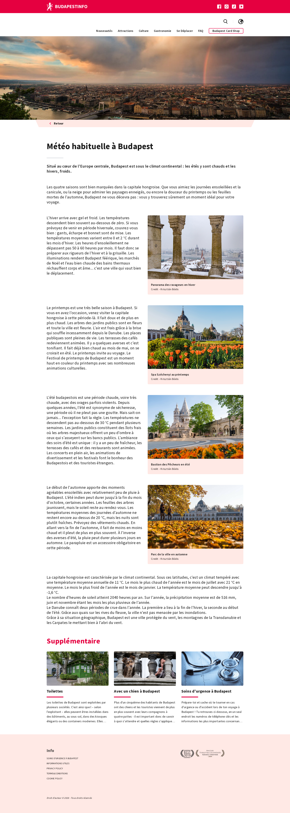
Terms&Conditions (57, 773)
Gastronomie (162, 31)
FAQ (200, 31)
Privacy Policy (55, 768)
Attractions (125, 31)
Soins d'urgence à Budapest (62, 758)
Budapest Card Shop (226, 31)
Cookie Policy (54, 778)
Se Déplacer (185, 31)
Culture (144, 31)
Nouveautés (104, 31)
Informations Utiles (58, 763)
